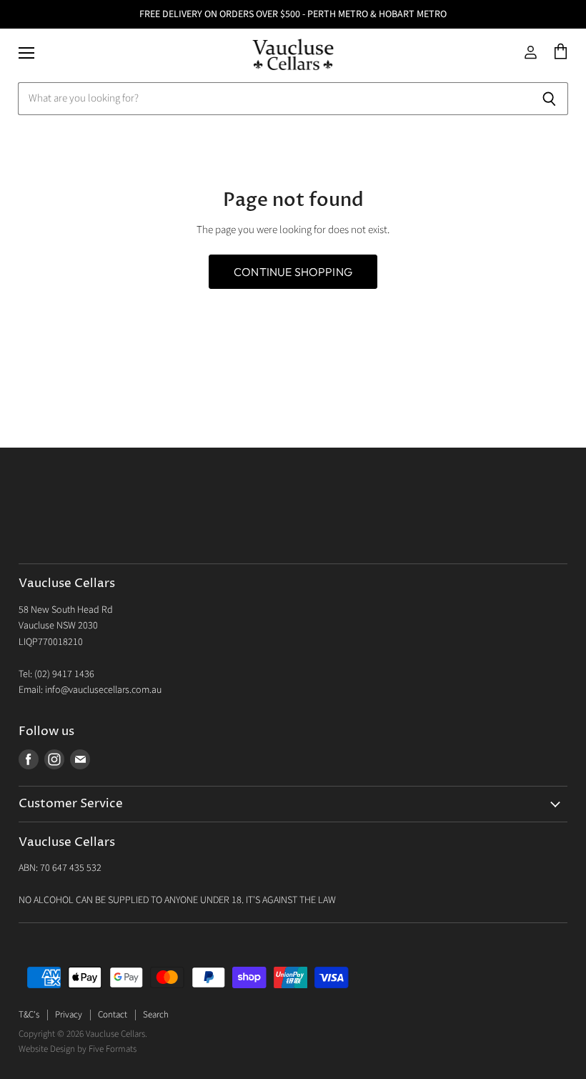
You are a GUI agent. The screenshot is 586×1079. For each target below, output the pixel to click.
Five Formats (112, 1049)
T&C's (29, 1014)
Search (156, 1014)
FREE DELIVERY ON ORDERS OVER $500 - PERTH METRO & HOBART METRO (293, 14)
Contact (112, 1014)
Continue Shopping (293, 272)
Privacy (68, 1014)
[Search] (549, 98)
